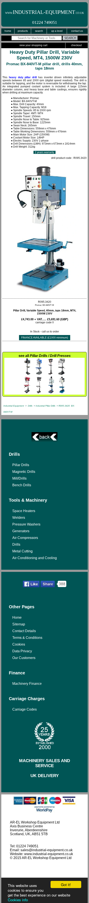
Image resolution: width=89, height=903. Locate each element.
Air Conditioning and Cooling (34, 558)
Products (23, 31)
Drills (14, 454)
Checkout (76, 45)
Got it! (66, 884)
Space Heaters (23, 511)
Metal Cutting (22, 551)
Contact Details (24, 631)
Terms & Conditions (27, 637)
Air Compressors (25, 538)
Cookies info (18, 899)
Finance (17, 672)
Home (8, 31)
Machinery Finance (27, 683)
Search (39, 31)
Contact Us (77, 31)
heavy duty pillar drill (23, 77)
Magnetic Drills (23, 471)
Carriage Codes (24, 709)
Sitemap (18, 624)
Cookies (18, 644)
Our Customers (23, 658)
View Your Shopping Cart (33, 45)
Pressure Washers (26, 524)
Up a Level (57, 31)
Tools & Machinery (28, 500)
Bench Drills (21, 485)
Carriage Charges (27, 698)
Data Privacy (22, 651)
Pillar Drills (20, 465)
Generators (20, 531)
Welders (18, 517)
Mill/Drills (19, 478)
